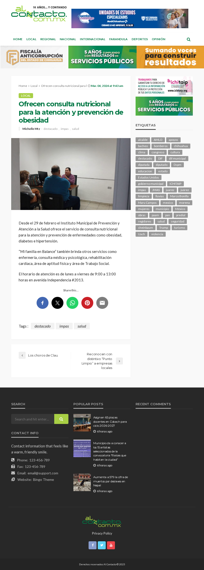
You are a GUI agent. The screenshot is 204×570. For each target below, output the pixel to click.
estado (162, 171)
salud (75, 129)
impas (65, 129)
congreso (158, 152)
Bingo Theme (43, 479)
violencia (157, 234)
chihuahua (181, 146)
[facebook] (93, 545)
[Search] (188, 39)
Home (17, 39)
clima (141, 152)
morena (184, 202)
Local (31, 39)
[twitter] (102, 545)
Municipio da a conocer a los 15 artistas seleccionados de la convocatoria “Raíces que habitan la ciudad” (109, 451)
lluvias (159, 196)
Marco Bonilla (179, 196)
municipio (162, 209)
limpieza (143, 196)
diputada (144, 165)
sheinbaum (145, 227)
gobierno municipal (150, 184)
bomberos (161, 146)
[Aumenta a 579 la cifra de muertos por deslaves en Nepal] (82, 482)
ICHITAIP (175, 184)
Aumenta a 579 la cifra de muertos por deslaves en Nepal (110, 481)
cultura (175, 152)
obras (142, 215)
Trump (163, 227)
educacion (145, 171)
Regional (48, 39)
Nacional (68, 39)
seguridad (177, 221)
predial (180, 215)
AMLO (158, 140)
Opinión (158, 39)
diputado (161, 165)
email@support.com (43, 473)
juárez (185, 190)
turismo (179, 227)
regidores (144, 221)
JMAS (156, 190)
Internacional (92, 39)
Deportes (140, 39)
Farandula (118, 39)
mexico (168, 202)
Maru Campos (147, 202)
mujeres (144, 209)
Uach (141, 234)
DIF (160, 158)
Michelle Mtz (31, 129)
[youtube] (111, 545)
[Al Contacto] (39, 13)
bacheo (143, 146)
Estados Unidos (148, 177)
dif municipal (177, 158)
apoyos (173, 140)
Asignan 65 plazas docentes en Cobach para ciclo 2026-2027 (110, 421)
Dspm (177, 165)
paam (155, 215)
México (180, 209)
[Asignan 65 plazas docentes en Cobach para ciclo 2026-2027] (82, 422)
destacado (50, 129)
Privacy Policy (102, 533)
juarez (170, 190)
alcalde (143, 140)
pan (167, 215)
